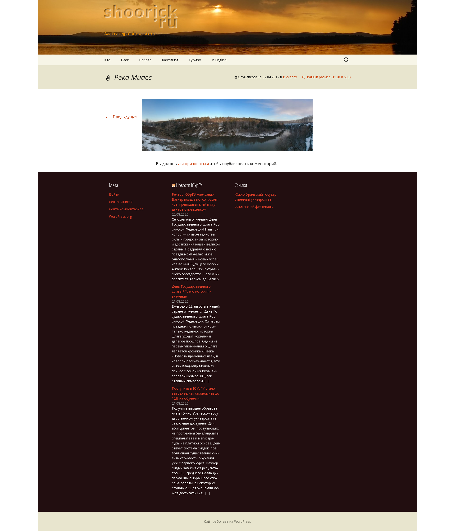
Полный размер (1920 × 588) (328, 77)
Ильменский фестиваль (254, 206)
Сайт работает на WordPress (227, 521)
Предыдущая (120, 116)
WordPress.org (120, 216)
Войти (114, 194)
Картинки (170, 59)
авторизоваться (193, 163)
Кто (107, 59)
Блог (125, 59)
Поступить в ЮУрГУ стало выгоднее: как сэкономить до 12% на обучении (195, 393)
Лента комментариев (126, 209)
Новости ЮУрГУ (189, 185)
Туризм (194, 59)
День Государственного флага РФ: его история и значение (191, 291)
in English (219, 59)
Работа (145, 59)
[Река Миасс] (227, 124)
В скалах (290, 77)
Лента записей (120, 201)
